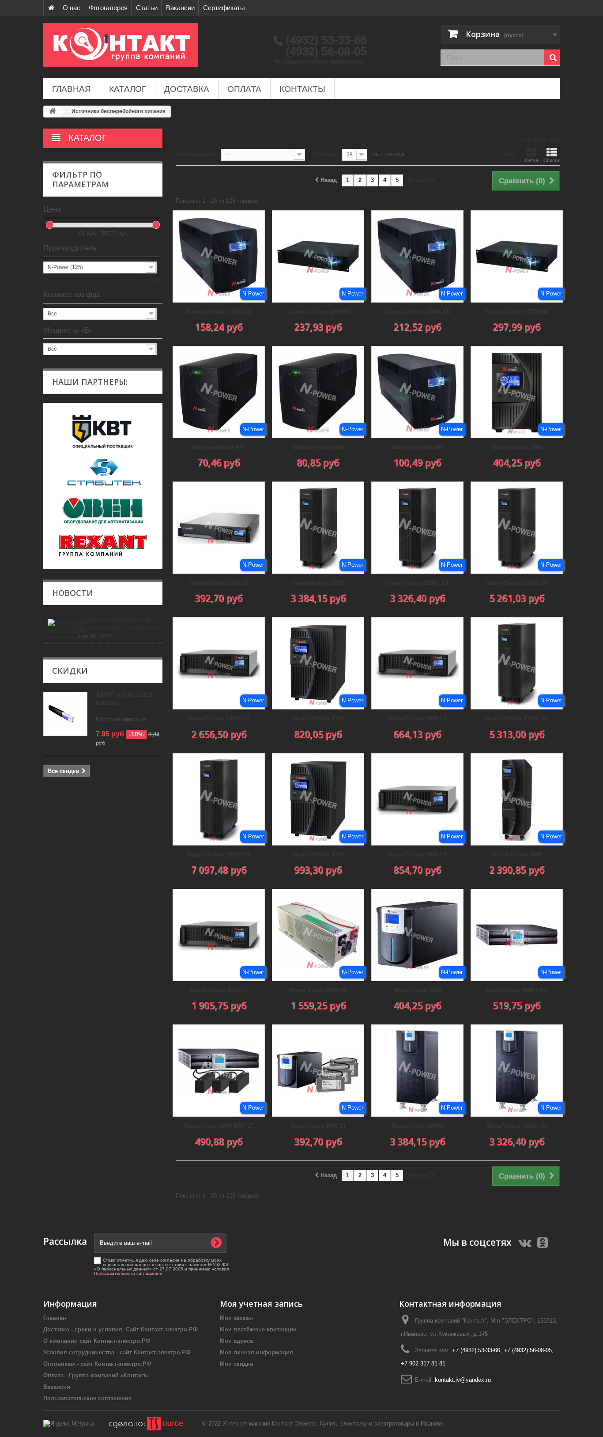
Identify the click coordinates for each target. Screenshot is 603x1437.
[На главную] (51, 8)
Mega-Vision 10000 (417, 1125)
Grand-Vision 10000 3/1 (417, 583)
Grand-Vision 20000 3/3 (218, 854)
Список (551, 160)
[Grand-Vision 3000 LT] (417, 799)
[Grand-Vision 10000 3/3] (516, 527)
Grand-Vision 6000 (517, 854)
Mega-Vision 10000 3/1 (516, 1125)
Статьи (147, 7)
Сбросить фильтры (141, 279)
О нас (71, 7)
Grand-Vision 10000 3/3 (516, 583)
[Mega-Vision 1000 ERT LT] (218, 1070)
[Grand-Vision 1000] (516, 392)
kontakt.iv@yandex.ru (463, 1379)
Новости (72, 593)
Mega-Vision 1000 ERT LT (219, 1125)
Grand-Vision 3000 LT (417, 854)
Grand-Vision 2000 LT (417, 718)
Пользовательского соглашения (128, 1273)
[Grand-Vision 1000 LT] (218, 527)
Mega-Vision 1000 (417, 990)
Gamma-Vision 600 (318, 447)
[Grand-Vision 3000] (318, 799)
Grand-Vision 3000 (318, 854)
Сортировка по (197, 154)
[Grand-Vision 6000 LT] (218, 935)
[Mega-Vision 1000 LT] (318, 1070)
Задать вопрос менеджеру (319, 61)
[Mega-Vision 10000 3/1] (516, 1070)
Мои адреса (236, 1341)
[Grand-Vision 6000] (516, 799)
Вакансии (180, 7)
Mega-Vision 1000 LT (318, 1125)
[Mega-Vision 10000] (417, 1070)
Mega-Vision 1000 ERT (516, 990)
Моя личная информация (256, 1352)
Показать (326, 154)
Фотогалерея (108, 7)
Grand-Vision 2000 (318, 718)
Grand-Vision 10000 (318, 583)
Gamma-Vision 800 (417, 447)
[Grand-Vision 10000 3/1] (417, 527)
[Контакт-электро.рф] (125, 45)
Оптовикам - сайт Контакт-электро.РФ (97, 1364)
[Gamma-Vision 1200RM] (318, 256)
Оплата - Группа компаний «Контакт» (96, 1375)
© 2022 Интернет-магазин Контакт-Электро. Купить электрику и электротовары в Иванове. (323, 1423)
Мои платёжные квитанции (258, 1329)
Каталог (127, 89)
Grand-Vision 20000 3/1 (516, 718)
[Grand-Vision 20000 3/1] (516, 663)
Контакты (302, 89)
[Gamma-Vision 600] (318, 392)
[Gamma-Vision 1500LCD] (417, 256)
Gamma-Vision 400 (219, 447)
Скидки (70, 670)
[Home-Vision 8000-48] (318, 935)
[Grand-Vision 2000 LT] (417, 663)
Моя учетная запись (261, 1303)
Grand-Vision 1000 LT (218, 583)
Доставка (186, 89)
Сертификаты (224, 7)
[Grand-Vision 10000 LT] (218, 663)
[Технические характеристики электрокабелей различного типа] (62, 629)
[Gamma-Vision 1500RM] (516, 256)
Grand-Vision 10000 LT (219, 718)
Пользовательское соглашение (87, 1398)
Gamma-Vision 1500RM (517, 311)
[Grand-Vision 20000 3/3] (218, 799)
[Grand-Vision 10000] (318, 527)
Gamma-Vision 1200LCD (219, 311)
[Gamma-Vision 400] (218, 392)
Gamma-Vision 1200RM (318, 311)
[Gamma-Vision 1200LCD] (218, 256)
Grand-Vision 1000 (517, 447)
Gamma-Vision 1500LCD (417, 311)
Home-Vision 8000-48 (318, 990)
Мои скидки (236, 1364)
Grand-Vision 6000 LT (218, 990)
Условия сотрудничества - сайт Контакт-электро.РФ (117, 1352)
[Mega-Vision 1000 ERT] (516, 935)
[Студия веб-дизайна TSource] (140, 1423)
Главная (71, 89)
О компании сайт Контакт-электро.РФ (97, 1341)
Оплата (244, 89)
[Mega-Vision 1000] (417, 935)
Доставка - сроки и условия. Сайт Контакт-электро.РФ (120, 1329)
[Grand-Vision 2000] (318, 663)
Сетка (531, 160)
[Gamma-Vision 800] (417, 392)
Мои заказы (236, 1318)
